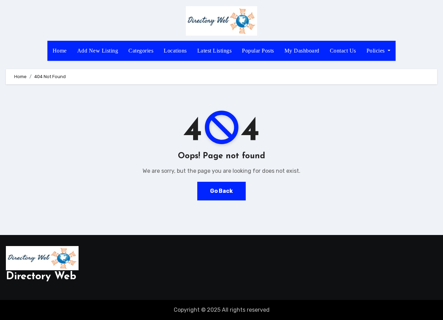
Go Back (221, 191)
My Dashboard (301, 51)
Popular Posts (258, 51)
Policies (377, 51)
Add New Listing (97, 51)
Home (60, 51)
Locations (175, 51)
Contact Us (343, 51)
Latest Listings (214, 51)
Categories (140, 51)
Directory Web (41, 276)
